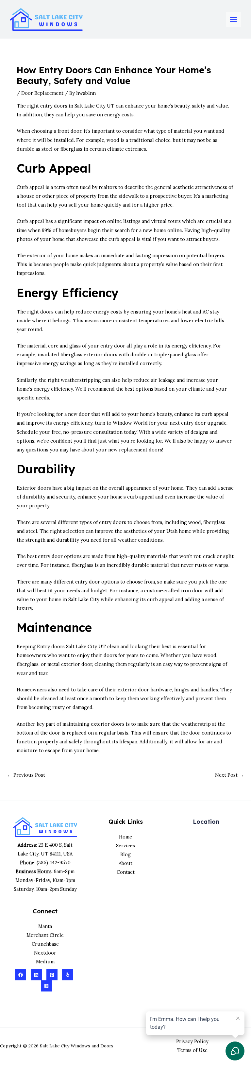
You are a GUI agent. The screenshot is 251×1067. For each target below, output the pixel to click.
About (125, 863)
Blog (125, 854)
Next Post (229, 775)
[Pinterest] (52, 974)
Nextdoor (45, 953)
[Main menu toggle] (233, 19)
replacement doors (140, 450)
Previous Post (26, 775)
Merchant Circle (45, 935)
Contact (126, 872)
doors (60, 106)
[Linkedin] (36, 974)
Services (125, 845)
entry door (112, 346)
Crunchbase (45, 944)
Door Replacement (42, 93)
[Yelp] (67, 974)
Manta (45, 926)
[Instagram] (46, 985)
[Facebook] (20, 974)
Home (125, 837)
